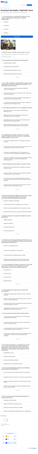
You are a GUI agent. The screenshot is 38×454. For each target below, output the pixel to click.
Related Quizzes (3, 415)
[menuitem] (24, 5)
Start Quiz (16, 36)
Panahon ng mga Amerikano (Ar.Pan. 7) (5, 425)
